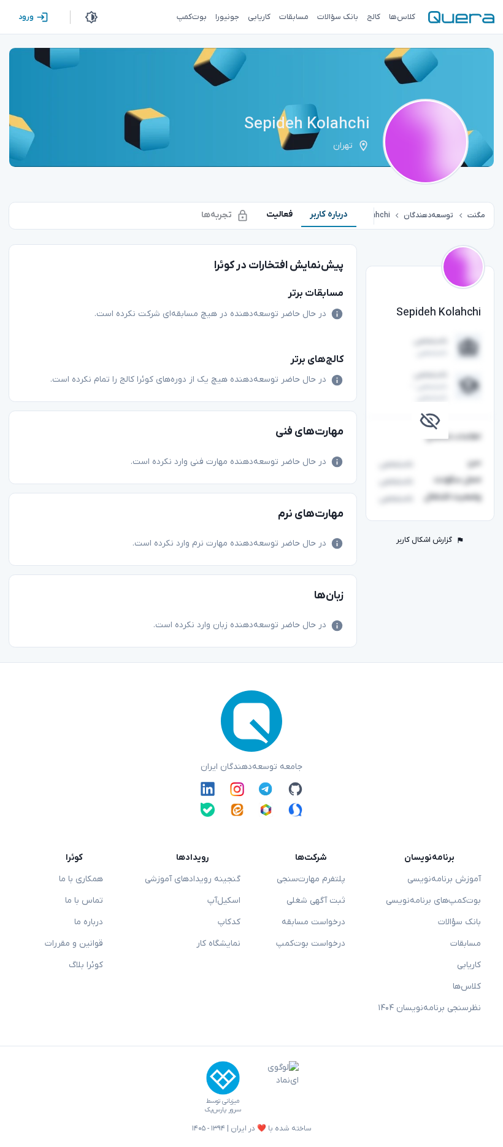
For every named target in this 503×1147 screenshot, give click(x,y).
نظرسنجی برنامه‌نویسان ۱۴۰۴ (429, 1008)
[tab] (328, 214)
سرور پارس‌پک (222, 1110)
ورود (26, 17)
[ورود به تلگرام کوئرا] (266, 789)
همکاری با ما (81, 879)
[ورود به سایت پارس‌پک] (223, 1078)
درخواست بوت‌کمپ (310, 943)
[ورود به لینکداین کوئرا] (208, 789)
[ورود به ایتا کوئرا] (237, 810)
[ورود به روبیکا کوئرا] (266, 810)
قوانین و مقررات (74, 943)
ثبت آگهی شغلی (315, 900)
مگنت (476, 215)
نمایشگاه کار (218, 943)
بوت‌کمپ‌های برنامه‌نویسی (433, 900)
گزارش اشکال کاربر (424, 540)
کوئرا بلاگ (86, 965)
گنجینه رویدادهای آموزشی (192, 879)
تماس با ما (84, 900)
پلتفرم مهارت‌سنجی (311, 879)
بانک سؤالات (459, 922)
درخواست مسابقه (313, 922)
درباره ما (88, 922)
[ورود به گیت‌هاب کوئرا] (295, 789)
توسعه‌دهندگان (428, 215)
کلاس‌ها (467, 986)
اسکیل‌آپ (223, 900)
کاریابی (469, 965)
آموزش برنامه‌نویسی (444, 879)
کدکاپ (229, 922)
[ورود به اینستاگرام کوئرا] (237, 789)
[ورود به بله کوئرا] (208, 810)
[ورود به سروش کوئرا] (295, 810)
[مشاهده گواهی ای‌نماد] (274, 1087)
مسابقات (465, 943)
